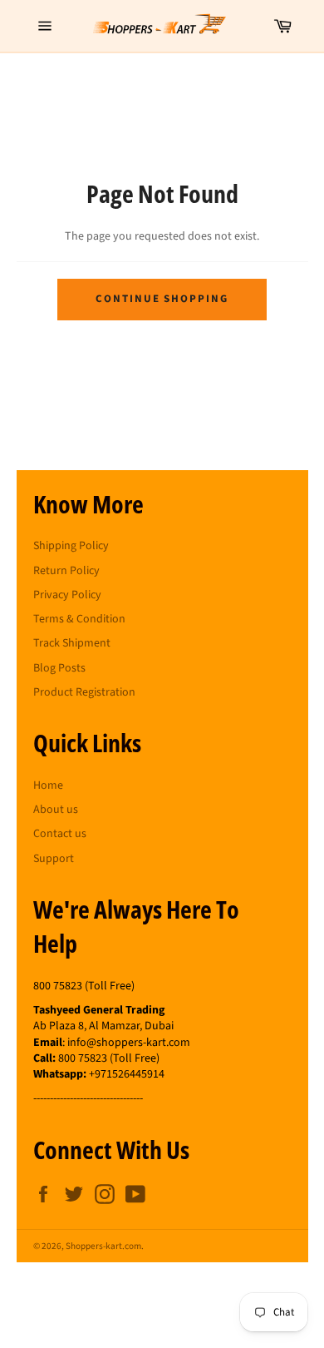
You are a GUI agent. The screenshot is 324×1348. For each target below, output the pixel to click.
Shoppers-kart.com (103, 1246)
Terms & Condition (79, 619)
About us (55, 809)
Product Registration (84, 692)
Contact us (59, 833)
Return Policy (66, 570)
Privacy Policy (67, 595)
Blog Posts (59, 668)
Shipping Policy (71, 546)
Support (53, 858)
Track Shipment (71, 643)
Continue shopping (162, 298)
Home (48, 785)
